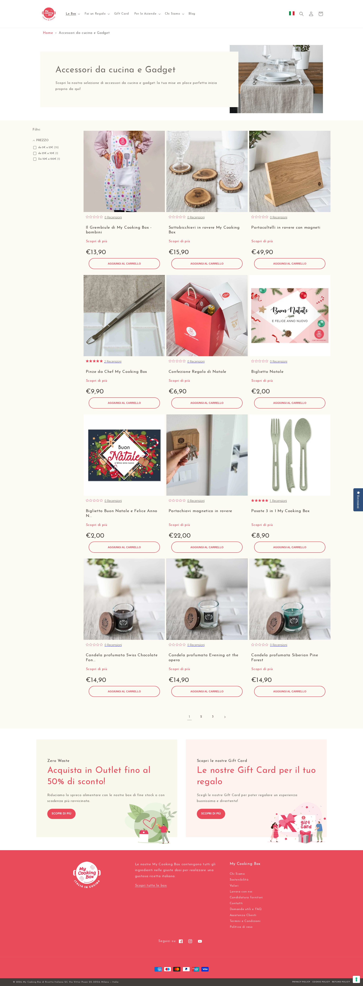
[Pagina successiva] (225, 717)
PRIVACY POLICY (301, 982)
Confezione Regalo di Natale (197, 372)
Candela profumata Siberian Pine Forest (284, 657)
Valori (234, 885)
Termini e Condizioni (245, 921)
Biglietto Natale (267, 372)
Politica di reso (241, 927)
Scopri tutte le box (151, 885)
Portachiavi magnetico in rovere (200, 511)
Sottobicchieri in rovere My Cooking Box (204, 230)
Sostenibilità (239, 879)
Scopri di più (96, 241)
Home (48, 33)
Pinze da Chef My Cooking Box (116, 372)
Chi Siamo (237, 873)
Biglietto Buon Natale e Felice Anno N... (121, 513)
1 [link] (189, 717)
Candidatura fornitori (246, 897)
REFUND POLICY (341, 982)
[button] (72, 14)
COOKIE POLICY (321, 982)
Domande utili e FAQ (246, 909)
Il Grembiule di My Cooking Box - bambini (119, 230)
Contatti (236, 903)
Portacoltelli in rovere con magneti (285, 228)
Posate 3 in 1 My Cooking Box (280, 511)
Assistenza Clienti (243, 915)
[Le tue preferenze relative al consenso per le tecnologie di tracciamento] (356, 979)
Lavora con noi (241, 891)
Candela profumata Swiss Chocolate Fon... (122, 657)
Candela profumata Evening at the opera (203, 657)
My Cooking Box (32, 982)
